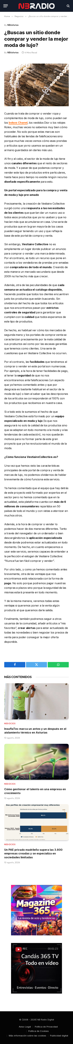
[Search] (68, 6)
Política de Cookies (38, 1031)
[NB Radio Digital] (36, 5)
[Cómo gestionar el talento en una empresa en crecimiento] (36, 762)
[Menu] (5, 6)
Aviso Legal (25, 1026)
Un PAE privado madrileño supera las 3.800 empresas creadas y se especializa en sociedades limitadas (33, 853)
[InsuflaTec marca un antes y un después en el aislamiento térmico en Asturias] (36, 701)
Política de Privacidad (46, 1026)
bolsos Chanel (18, 122)
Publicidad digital (59, 1035)
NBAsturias (13, 25)
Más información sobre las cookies (27, 1035)
